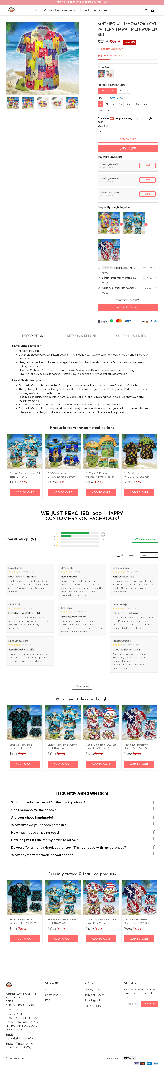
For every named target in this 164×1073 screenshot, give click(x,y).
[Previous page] (7, 103)
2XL (128, 104)
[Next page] (77, 103)
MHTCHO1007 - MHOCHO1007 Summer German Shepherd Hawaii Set (139, 475)
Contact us (51, 995)
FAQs (48, 1000)
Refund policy (93, 1005)
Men (107, 67)
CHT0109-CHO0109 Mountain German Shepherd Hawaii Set (100, 475)
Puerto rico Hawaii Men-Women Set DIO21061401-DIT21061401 (119, 288)
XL (120, 104)
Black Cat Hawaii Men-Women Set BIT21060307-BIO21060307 (23, 746)
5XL (101, 110)
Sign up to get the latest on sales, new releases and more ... (140, 993)
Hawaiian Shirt (116, 84)
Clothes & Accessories (58, 10)
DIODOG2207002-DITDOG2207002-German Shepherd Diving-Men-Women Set (61, 475)
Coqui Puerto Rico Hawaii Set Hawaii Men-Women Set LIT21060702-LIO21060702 (101, 746)
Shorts (124, 91)
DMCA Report (113, 1058)
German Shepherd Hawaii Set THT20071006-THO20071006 (25, 475)
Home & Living (88, 10)
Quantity (103, 125)
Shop (37, 10)
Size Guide (116, 97)
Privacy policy (93, 989)
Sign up (150, 1004)
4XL (145, 104)
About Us (50, 989)
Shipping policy (94, 1000)
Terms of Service (94, 995)
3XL (137, 104)
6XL (110, 110)
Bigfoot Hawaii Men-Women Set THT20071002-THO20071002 (119, 278)
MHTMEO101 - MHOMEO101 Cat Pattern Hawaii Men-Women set (125, 268)
